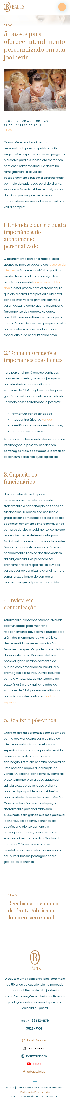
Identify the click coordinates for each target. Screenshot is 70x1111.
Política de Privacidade (35, 1092)
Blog (8, 130)
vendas (47, 419)
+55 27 (34, 1021)
